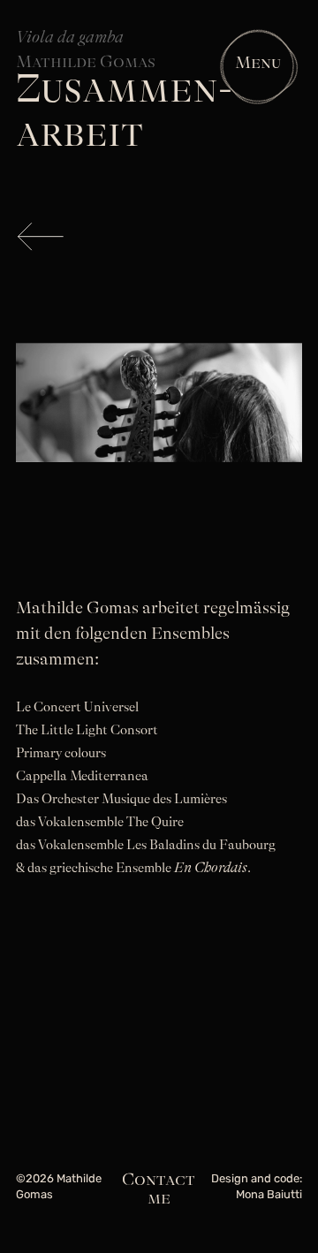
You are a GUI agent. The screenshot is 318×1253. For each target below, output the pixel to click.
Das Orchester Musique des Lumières (121, 799)
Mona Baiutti (269, 1195)
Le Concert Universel (77, 707)
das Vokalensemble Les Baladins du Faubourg (146, 845)
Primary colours (61, 753)
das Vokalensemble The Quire (100, 822)
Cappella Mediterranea (82, 776)
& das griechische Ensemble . (133, 868)
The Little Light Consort (87, 730)
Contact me (158, 1189)
